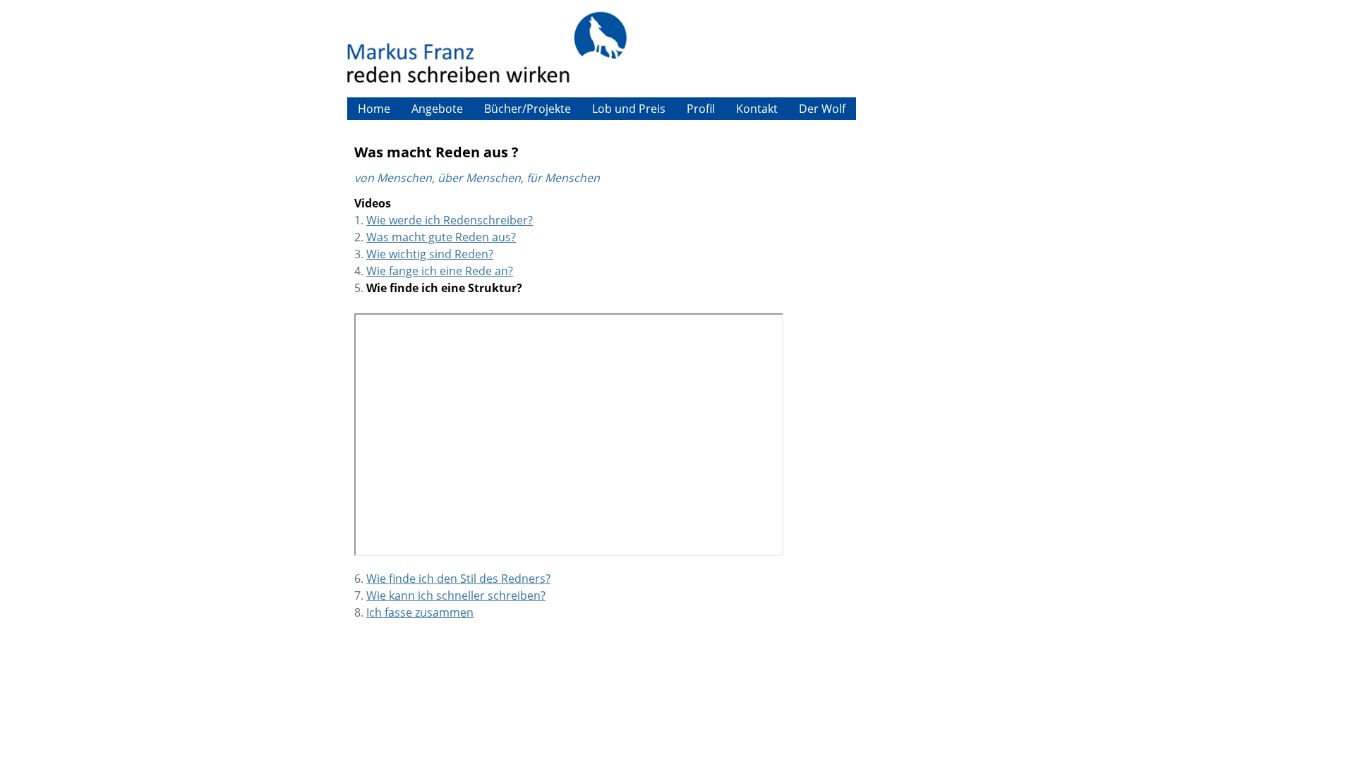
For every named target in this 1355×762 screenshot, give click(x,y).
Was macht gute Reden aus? (441, 237)
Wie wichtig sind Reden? (429, 254)
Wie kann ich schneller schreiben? (456, 595)
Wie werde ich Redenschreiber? (449, 220)
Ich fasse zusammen (420, 612)
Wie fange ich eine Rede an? (439, 271)
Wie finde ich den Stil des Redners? (458, 578)
